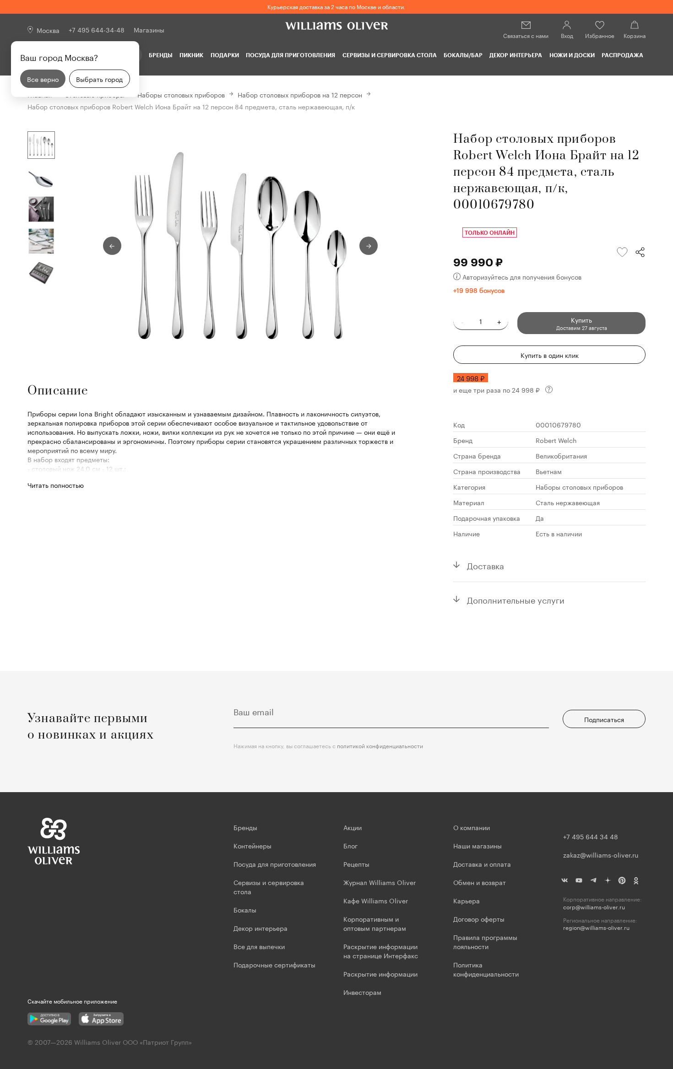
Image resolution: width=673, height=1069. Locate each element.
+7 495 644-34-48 (97, 29)
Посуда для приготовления (290, 55)
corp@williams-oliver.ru (594, 907)
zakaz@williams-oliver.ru (600, 854)
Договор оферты (479, 918)
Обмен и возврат (479, 882)
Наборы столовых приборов (181, 94)
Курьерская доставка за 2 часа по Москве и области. (336, 6)
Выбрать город (99, 79)
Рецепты (356, 863)
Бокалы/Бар (463, 55)
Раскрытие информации (380, 973)
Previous (112, 246)
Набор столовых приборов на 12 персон (300, 94)
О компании (471, 827)
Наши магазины (477, 845)
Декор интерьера (515, 55)
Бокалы (244, 909)
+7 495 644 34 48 (590, 836)
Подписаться (604, 719)
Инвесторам (363, 992)
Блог (350, 845)
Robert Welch (556, 439)
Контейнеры (252, 845)
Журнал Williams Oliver (379, 882)
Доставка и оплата (482, 863)
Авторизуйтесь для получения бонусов (521, 276)
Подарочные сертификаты (274, 964)
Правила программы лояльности (485, 941)
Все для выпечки (259, 946)
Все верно (43, 79)
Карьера (466, 900)
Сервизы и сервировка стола (389, 55)
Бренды (161, 55)
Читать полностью (55, 484)
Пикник (191, 55)
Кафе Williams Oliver (375, 900)
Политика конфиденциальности (486, 968)
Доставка (485, 564)
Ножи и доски (572, 55)
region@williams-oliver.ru (596, 927)
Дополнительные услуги (515, 599)
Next (368, 246)
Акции (352, 827)
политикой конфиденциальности (380, 745)
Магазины (149, 29)
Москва (48, 30)
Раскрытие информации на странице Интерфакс (380, 950)
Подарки (225, 55)
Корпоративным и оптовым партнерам (374, 923)
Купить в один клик (550, 355)
